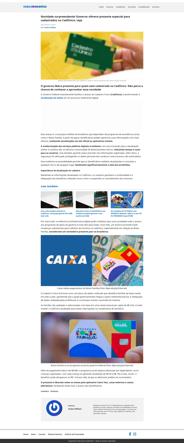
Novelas (109, 7)
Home (101, 7)
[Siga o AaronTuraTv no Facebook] (130, 434)
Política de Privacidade (74, 434)
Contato (41, 434)
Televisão (132, 7)
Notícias (155, 7)
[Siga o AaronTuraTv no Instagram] (134, 434)
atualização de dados (52, 97)
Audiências (120, 7)
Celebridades (144, 7)
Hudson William (50, 27)
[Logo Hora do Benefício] (35, 7)
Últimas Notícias (55, 434)
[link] (54, 408)
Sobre (33, 434)
